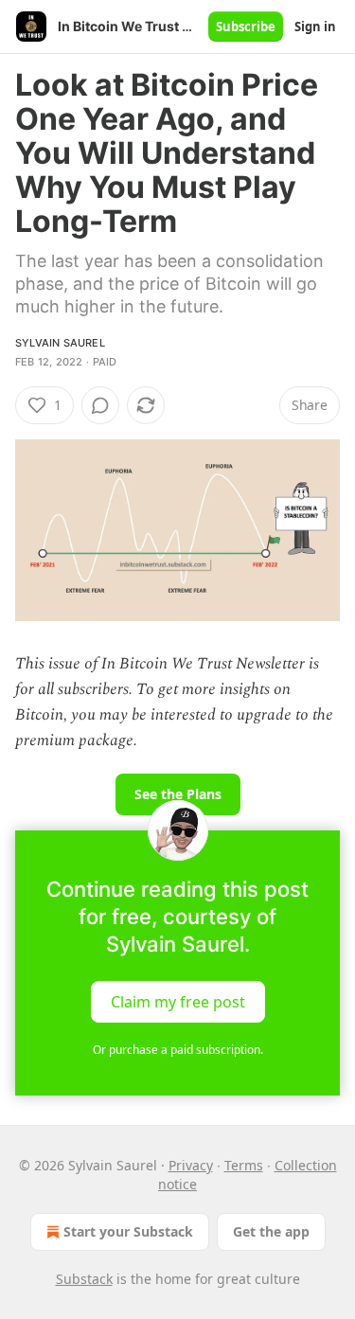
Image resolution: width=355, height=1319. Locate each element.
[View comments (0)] (100, 405)
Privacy (191, 1165)
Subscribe (245, 26)
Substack (84, 1279)
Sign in (315, 26)
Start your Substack (128, 1231)
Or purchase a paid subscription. (178, 1050)
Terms (243, 1165)
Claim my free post (178, 1000)
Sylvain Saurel (60, 342)
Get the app (271, 1231)
